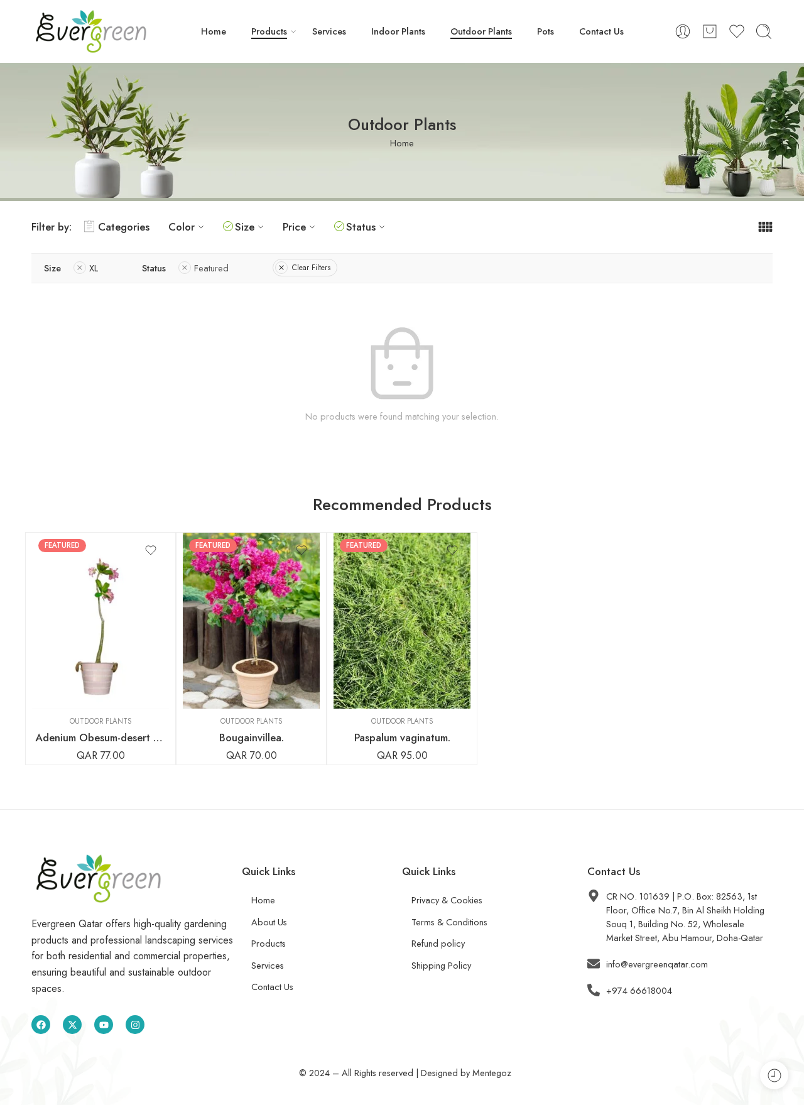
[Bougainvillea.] (251, 621)
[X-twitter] (72, 1024)
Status (361, 226)
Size (244, 226)
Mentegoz (491, 1072)
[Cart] (710, 31)
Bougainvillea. (251, 737)
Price (294, 226)
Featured (211, 268)
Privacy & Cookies (446, 899)
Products (269, 31)
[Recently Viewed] (774, 1075)
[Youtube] (103, 1024)
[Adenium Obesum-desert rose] (100, 621)
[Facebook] (40, 1024)
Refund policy (438, 943)
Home (213, 31)
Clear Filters (311, 267)
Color (181, 226)
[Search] (764, 31)
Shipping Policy (441, 965)
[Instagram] (135, 1024)
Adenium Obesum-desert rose (100, 737)
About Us (269, 921)
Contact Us (601, 31)
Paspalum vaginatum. (402, 737)
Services (329, 31)
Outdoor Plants (481, 31)
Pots (545, 31)
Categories (123, 226)
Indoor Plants (398, 31)
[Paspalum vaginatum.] (402, 621)
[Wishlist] (150, 550)
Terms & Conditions (449, 921)
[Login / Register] (683, 31)
